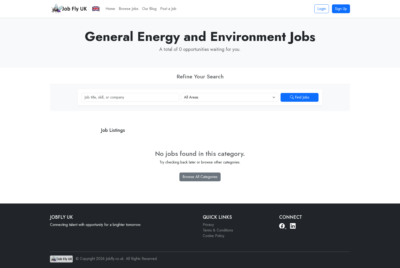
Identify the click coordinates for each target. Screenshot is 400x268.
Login (321, 8)
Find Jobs (301, 97)
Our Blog (149, 8)
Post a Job (168, 8)
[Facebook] (282, 226)
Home (110, 8)
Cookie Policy (213, 235)
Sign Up (341, 8)
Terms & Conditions (218, 230)
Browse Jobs (128, 8)
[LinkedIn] (293, 226)
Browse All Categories (200, 176)
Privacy (208, 224)
